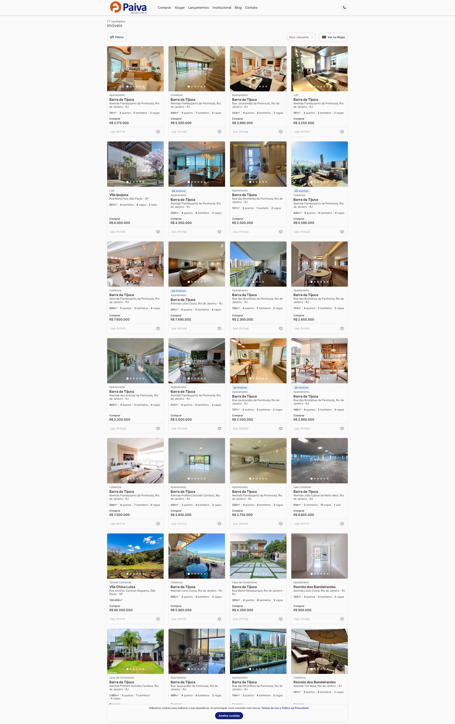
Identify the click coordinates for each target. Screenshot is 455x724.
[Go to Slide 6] (143, 86)
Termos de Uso (270, 707)
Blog (238, 7)
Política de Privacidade (295, 707)
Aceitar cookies (229, 715)
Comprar (164, 7)
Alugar (180, 7)
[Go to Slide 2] (131, 86)
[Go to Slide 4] (137, 86)
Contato (251, 7)
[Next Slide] (160, 69)
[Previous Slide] (111, 69)
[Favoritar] (158, 132)
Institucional (222, 7)
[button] (135, 69)
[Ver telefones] (344, 7)
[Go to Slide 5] (140, 86)
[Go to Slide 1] (127, 86)
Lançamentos (198, 7)
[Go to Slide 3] (134, 86)
